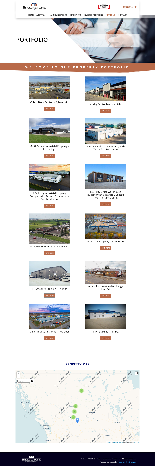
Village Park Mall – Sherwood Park (49, 246)
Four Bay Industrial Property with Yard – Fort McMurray (105, 148)
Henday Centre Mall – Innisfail (106, 104)
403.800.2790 (130, 7)
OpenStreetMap (118, 442)
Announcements (58, 15)
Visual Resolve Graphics (127, 462)
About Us (40, 15)
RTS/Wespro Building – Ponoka (49, 288)
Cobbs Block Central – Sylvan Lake (49, 102)
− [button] (18, 376)
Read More (50, 109)
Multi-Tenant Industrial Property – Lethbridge (49, 148)
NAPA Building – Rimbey (105, 331)
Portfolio (110, 15)
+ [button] (18, 373)
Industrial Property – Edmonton (105, 241)
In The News (75, 15)
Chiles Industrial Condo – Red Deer (49, 331)
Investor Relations (93, 15)
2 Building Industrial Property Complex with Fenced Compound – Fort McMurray (49, 196)
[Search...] (32, 381)
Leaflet (109, 442)
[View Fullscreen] (136, 373)
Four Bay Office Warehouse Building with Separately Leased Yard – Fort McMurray (105, 194)
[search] (23, 381)
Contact (122, 15)
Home (31, 15)
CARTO (136, 442)
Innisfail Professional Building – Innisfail (106, 288)
